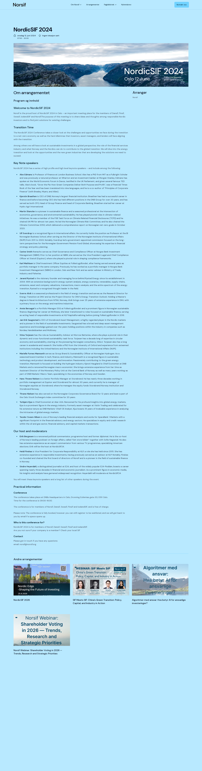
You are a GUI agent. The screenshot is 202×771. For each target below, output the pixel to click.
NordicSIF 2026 (22, 599)
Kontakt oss (182, 5)
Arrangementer (92, 4)
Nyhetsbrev (126, 4)
